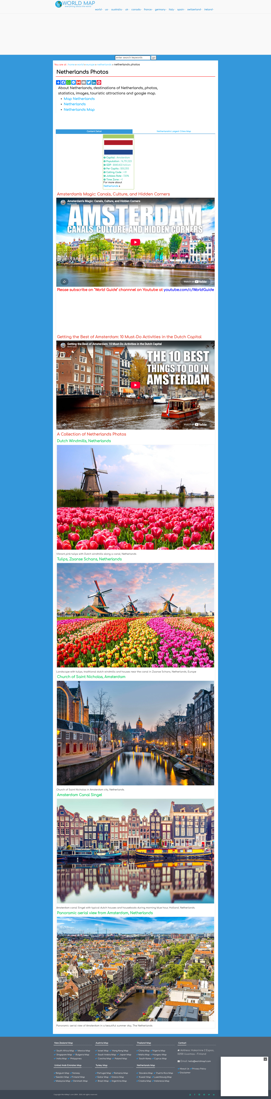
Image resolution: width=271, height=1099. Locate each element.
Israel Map (103, 1051)
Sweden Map (62, 1077)
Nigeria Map (159, 1051)
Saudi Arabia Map (107, 1055)
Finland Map (78, 1077)
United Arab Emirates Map (67, 1065)
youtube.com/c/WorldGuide (189, 290)
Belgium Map (62, 1073)
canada (136, 9)
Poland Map (121, 1059)
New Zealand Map (63, 1043)
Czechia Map (104, 1059)
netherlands (104, 64)
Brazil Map (103, 1081)
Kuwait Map (145, 1077)
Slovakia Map (146, 1073)
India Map (61, 1059)
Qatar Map (103, 1077)
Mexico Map (84, 1051)
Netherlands (111, 186)
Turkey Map (101, 1065)
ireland (208, 9)
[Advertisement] (135, 33)
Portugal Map (104, 1073)
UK (126, 9)
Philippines (76, 1059)
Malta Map (144, 1055)
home (71, 64)
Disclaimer (185, 1073)
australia (116, 9)
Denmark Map (80, 1081)
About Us (184, 1069)
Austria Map (102, 1043)
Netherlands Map (146, 1065)
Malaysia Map (63, 1081)
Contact (182, 1043)
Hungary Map (160, 1055)
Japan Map (125, 1055)
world (98, 9)
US (106, 9)
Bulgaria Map (82, 1055)
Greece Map (118, 1077)
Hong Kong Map (120, 1051)
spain (180, 9)
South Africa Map (65, 1051)
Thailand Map (144, 1043)
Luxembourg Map (163, 1077)
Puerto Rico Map (164, 1073)
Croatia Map (144, 1081)
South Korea (145, 1059)
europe (90, 64)
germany (160, 9)
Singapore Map (64, 1055)
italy (171, 9)
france (148, 9)
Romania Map (121, 1073)
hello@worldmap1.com (199, 1061)
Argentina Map (119, 1081)
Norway (76, 1073)
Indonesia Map (161, 1081)
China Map (144, 1051)
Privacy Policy (199, 1069)
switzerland (194, 9)
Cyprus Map (160, 1059)
